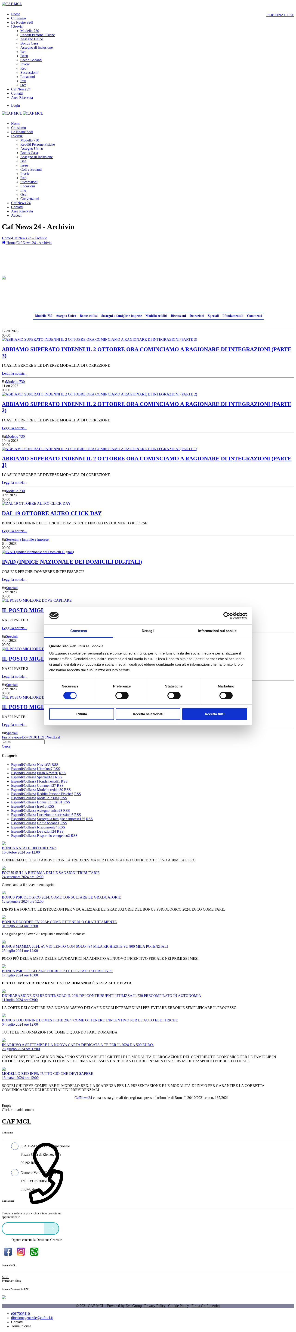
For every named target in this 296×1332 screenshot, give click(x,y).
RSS (55, 765)
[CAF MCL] (12, 4)
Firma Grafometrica (205, 1306)
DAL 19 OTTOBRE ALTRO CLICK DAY (52, 513)
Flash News (47, 773)
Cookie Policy (178, 1306)
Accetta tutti (214, 714)
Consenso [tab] (78, 631)
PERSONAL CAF (280, 15)
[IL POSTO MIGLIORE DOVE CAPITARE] (37, 600)
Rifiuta (81, 714)
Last (57, 737)
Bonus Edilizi (49, 802)
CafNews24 (83, 1098)
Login (15, 105)
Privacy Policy (155, 1306)
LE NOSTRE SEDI (24, 1228)
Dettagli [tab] (148, 631)
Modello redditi (156, 316)
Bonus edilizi (89, 316)
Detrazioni (197, 316)
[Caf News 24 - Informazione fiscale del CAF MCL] (4, 276)
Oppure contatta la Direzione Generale (37, 1240)
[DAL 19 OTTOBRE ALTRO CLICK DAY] (36, 503)
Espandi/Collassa (23, 765)
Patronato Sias (11, 1281)
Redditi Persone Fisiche (55, 794)
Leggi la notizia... (14, 373)
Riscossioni (178, 316)
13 (44, 737)
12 (41, 737)
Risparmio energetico (53, 836)
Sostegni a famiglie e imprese (121, 316)
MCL (5, 1277)
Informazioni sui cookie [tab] (217, 631)
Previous (14, 737)
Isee (41, 806)
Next (50, 737)
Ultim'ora (44, 769)
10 (34, 737)
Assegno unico (49, 810)
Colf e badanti (48, 823)
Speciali (213, 316)
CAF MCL (16, 1121)
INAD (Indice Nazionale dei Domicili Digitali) (72, 562)
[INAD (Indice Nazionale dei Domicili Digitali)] (38, 552)
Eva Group (134, 1306)
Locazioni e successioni (55, 815)
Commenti (254, 316)
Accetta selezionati (148, 714)
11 (37, 737)
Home (6, 238)
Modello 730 (43, 316)
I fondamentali (232, 316)
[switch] (122, 695)
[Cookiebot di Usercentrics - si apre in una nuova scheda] (227, 615)
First (5, 737)
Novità (44, 765)
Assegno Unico (66, 316)
